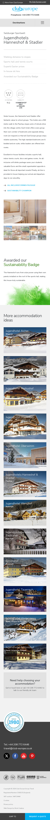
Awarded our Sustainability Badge (21, 76)
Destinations (19, 22)
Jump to (12, 816)
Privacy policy (8, 804)
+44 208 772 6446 (30, 15)
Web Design (8, 808)
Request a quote (37, 816)
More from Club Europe (14, 2)
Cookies (6, 800)
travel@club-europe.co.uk (18, 748)
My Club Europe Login (37, 2)
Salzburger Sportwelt (14, 33)
